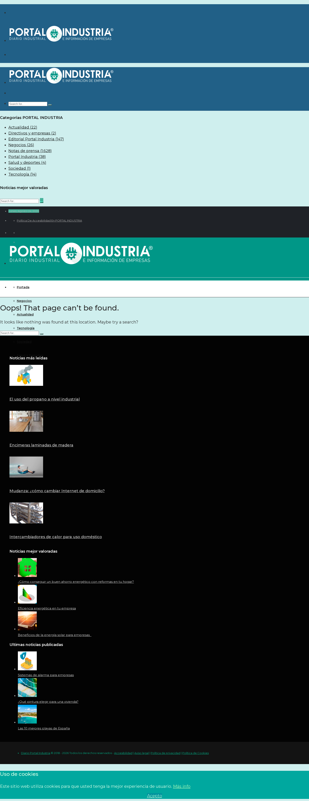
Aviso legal (141, 753)
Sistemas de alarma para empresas (46, 675)
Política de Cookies (195, 753)
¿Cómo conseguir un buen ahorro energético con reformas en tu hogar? (76, 582)
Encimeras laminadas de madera (41, 445)
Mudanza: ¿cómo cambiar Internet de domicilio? (57, 491)
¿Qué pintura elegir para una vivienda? (48, 702)
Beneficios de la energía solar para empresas (54, 635)
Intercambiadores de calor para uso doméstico (55, 537)
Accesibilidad (123, 753)
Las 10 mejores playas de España (44, 728)
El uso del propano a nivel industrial (44, 399)
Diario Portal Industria (35, 753)
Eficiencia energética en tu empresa (47, 608)
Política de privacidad (165, 753)
